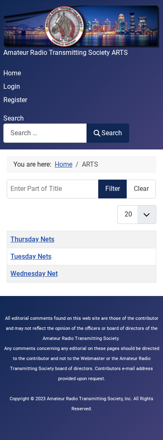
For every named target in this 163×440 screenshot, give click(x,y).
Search (13, 118)
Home (12, 73)
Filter (112, 189)
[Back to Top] (148, 424)
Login (11, 86)
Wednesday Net (34, 274)
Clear (141, 189)
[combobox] (45, 133)
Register (15, 100)
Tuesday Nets (30, 256)
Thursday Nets (32, 239)
